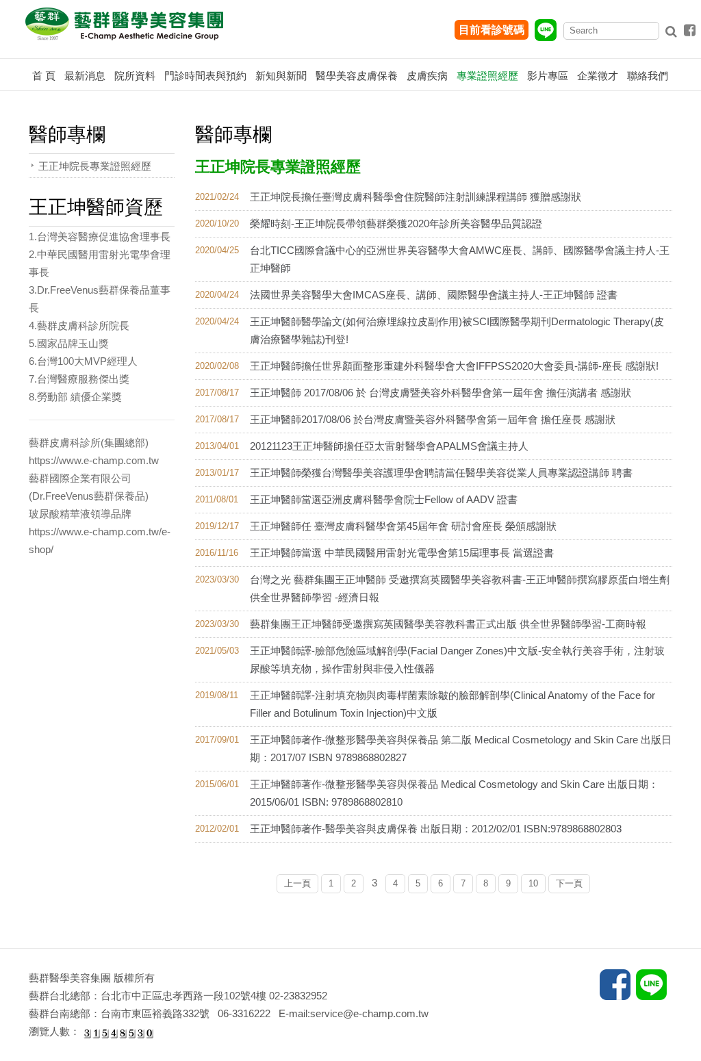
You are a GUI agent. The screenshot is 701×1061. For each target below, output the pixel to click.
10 (533, 883)
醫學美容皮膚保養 (357, 75)
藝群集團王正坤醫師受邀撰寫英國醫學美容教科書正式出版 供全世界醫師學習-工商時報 (448, 624)
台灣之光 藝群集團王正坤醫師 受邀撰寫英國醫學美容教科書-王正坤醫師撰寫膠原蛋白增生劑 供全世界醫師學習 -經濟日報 (460, 588)
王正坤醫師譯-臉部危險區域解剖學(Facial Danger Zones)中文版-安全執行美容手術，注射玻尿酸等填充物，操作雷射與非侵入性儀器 (457, 659)
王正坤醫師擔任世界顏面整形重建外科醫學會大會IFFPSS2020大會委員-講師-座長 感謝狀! (454, 366)
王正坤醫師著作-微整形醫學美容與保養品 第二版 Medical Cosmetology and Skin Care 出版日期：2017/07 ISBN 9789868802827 (461, 748)
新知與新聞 (281, 75)
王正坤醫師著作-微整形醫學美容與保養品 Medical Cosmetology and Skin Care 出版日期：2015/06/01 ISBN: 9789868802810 (454, 793)
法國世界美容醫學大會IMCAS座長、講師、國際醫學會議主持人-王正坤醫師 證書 (433, 295)
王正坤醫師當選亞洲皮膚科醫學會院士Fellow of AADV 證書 (384, 499)
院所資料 (134, 75)
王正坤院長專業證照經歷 (94, 166)
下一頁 (569, 883)
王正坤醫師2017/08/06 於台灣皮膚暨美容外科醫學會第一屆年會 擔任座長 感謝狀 (432, 419)
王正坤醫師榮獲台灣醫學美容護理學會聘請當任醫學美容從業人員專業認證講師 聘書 (441, 472)
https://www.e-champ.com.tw (94, 460)
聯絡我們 (647, 75)
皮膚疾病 (427, 75)
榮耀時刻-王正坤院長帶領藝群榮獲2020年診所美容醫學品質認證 (396, 223)
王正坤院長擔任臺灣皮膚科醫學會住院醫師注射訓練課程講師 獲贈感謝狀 (415, 197)
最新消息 (84, 75)
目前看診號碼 (491, 30)
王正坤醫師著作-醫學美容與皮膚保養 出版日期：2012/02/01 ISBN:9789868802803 (436, 828)
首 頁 (43, 75)
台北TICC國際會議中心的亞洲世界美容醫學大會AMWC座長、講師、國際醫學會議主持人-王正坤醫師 (460, 259)
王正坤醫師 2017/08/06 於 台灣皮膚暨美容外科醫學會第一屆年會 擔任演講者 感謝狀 (440, 392)
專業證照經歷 (487, 75)
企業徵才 (597, 75)
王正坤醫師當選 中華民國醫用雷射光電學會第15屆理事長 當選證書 (402, 553)
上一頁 (297, 883)
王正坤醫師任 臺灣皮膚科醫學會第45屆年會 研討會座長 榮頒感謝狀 (403, 526)
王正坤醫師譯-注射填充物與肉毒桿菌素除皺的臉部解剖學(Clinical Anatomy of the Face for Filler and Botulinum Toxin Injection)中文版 (452, 704)
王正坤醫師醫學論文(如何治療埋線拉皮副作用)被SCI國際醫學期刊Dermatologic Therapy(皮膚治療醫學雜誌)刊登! (457, 330)
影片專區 (547, 75)
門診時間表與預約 (205, 75)
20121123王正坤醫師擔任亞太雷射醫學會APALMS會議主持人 (389, 446)
